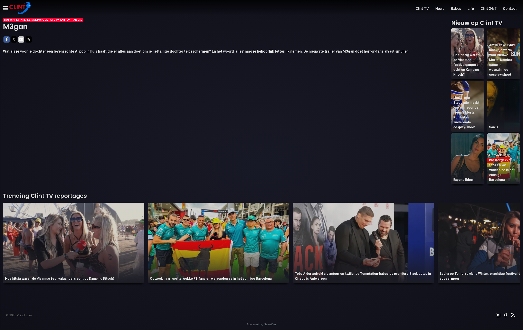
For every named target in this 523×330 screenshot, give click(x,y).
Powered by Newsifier (261, 324)
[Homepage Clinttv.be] (20, 8)
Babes (456, 8)
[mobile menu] (5, 8)
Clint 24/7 (488, 8)
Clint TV (422, 8)
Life (471, 8)
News (439, 8)
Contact (510, 8)
